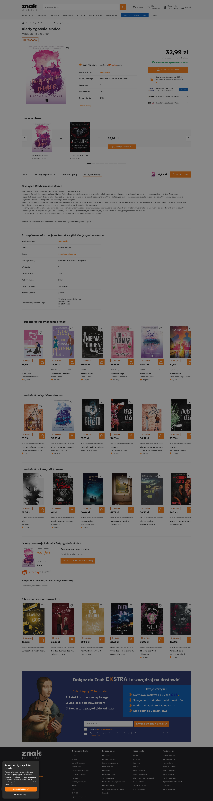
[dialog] (20, 780)
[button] (21, 794)
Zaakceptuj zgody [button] (21, 789)
